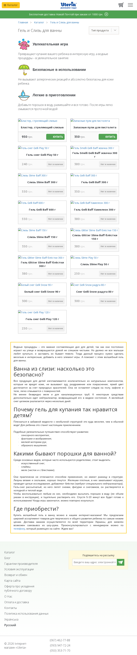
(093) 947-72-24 (59, 645)
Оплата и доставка (16, 602)
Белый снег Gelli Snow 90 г (42, 291)
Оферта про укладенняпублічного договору (19, 588)
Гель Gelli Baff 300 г (94, 182)
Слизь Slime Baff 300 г (42, 182)
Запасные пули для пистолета (94, 127)
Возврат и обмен (15, 575)
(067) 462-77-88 (59, 640)
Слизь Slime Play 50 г (94, 264)
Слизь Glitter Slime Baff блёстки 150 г (94, 236)
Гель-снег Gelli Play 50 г (42, 154)
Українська (11, 619)
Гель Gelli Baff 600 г (42, 209)
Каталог (9, 552)
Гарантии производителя (21, 564)
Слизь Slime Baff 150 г (42, 237)
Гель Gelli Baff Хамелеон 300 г (94, 209)
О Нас (8, 596)
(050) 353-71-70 (59, 651)
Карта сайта (12, 581)
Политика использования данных (26, 613)
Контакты (10, 608)
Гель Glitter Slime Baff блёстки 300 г (42, 264)
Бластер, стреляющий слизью (42, 127)
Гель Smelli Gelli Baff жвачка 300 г (94, 154)
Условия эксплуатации (19, 569)
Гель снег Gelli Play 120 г (42, 319)
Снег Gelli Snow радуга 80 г (94, 291)
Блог (7, 558)
